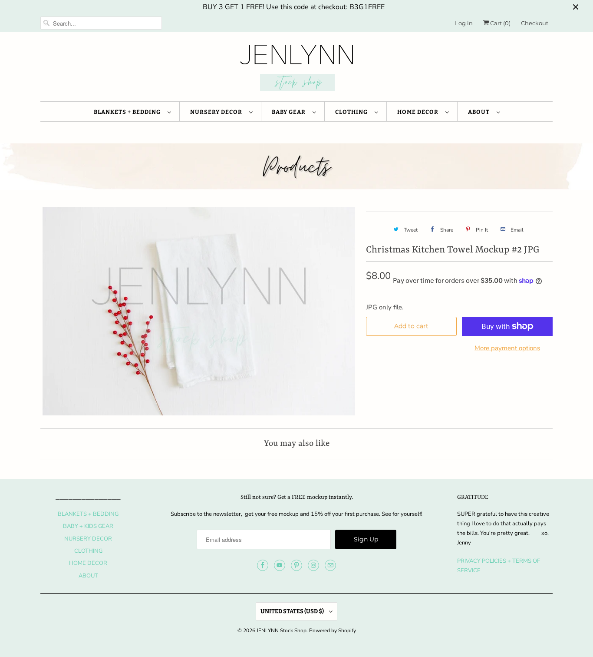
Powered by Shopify (332, 630)
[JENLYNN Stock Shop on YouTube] (279, 565)
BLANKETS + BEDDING (128, 112)
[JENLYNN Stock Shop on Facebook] (262, 565)
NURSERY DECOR (217, 112)
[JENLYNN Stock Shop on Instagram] (313, 565)
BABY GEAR (290, 112)
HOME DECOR (419, 112)
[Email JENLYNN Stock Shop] (330, 565)
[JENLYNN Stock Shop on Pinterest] (296, 565)
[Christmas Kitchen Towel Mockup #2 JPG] (199, 311)
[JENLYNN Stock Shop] (296, 69)
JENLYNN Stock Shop (281, 630)
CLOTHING (352, 112)
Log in (464, 23)
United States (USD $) (292, 611)
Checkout (534, 23)
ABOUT (480, 112)
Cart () (500, 23)
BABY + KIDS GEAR (88, 526)
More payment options (507, 348)
